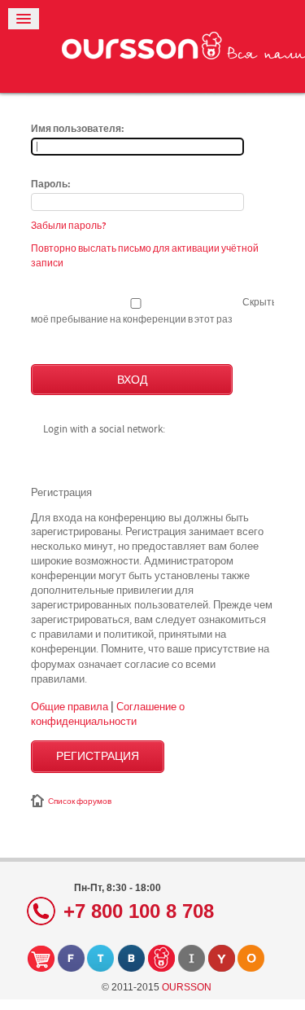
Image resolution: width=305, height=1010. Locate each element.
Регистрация (97, 756)
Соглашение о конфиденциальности (108, 713)
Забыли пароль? (69, 225)
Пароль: (51, 184)
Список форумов (79, 801)
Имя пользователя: (77, 129)
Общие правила (69, 706)
